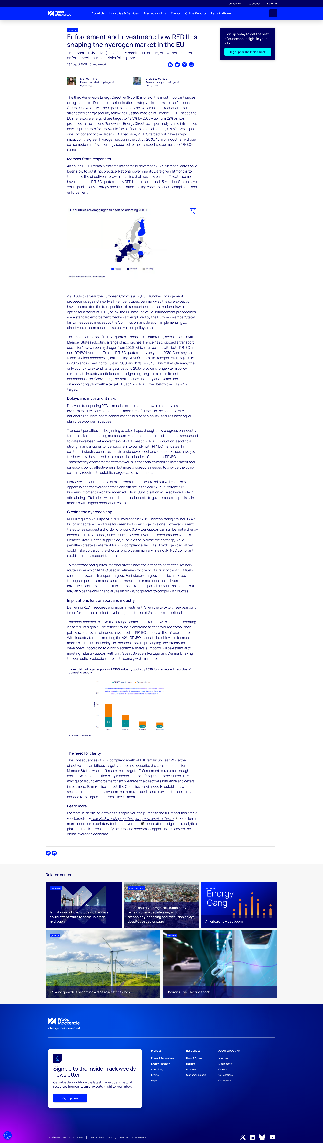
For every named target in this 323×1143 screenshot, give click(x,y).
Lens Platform (221, 13)
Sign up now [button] (70, 1098)
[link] (161, 1024)
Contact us (235, 3)
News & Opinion (194, 1058)
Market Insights (155, 13)
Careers (222, 1069)
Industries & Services (124, 13)
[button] (273, 13)
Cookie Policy (139, 1137)
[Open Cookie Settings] (7, 1135)
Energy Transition (160, 1063)
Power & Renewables (162, 1058)
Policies (124, 1137)
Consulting (157, 1069)
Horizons (190, 1063)
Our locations (225, 1074)
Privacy (112, 1137)
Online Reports (196, 13)
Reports (155, 1080)
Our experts (224, 1080)
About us (223, 1058)
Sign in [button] (272, 3)
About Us (98, 13)
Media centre (225, 1063)
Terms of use (97, 1137)
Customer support (196, 1074)
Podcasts (191, 1069)
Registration (253, 3)
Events (176, 13)
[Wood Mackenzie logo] (59, 13)
